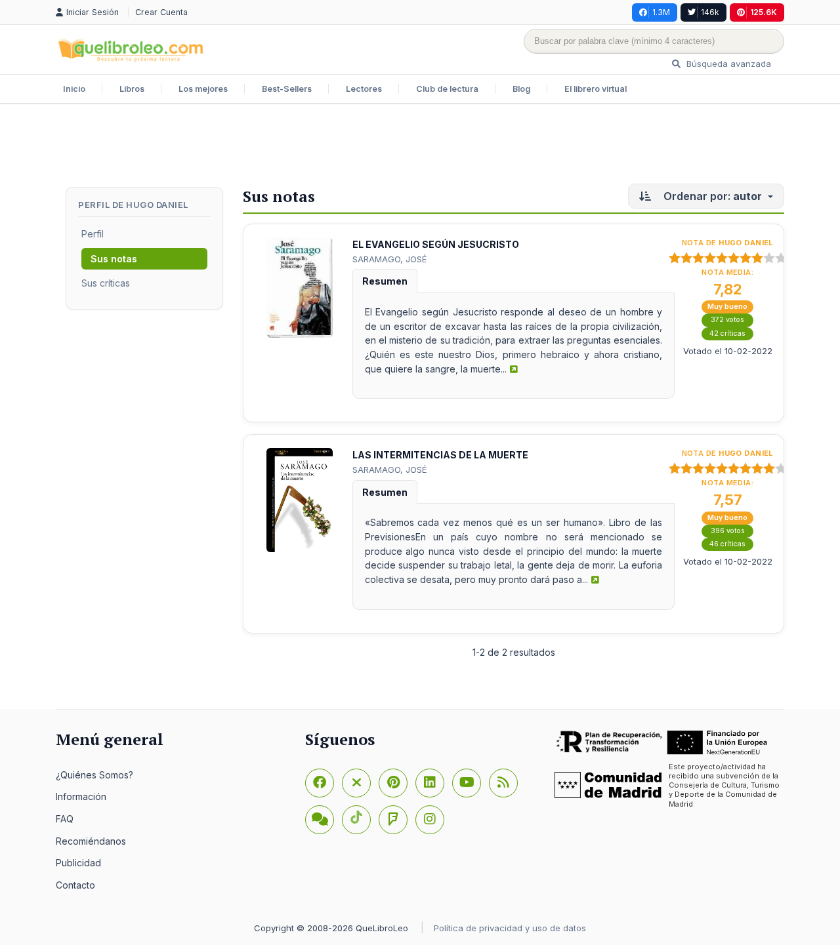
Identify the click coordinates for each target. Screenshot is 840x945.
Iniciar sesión (93, 12)
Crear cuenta (161, 12)
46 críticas (727, 544)
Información (81, 796)
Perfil (92, 233)
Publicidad (78, 862)
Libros (131, 89)
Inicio (74, 89)
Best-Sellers (287, 89)
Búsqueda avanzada (727, 63)
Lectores (364, 89)
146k (710, 12)
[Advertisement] (420, 146)
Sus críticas (105, 283)
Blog (521, 89)
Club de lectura (447, 89)
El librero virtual (595, 89)
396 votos (728, 531)
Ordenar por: (711, 196)
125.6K (763, 12)
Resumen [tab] (385, 281)
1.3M (661, 12)
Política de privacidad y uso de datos (510, 928)
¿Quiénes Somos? (94, 774)
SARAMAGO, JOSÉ (389, 259)
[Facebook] (319, 783)
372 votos (727, 319)
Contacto (75, 885)
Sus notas (114, 258)
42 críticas (727, 333)
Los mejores (203, 89)
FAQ (65, 818)
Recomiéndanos (91, 841)
